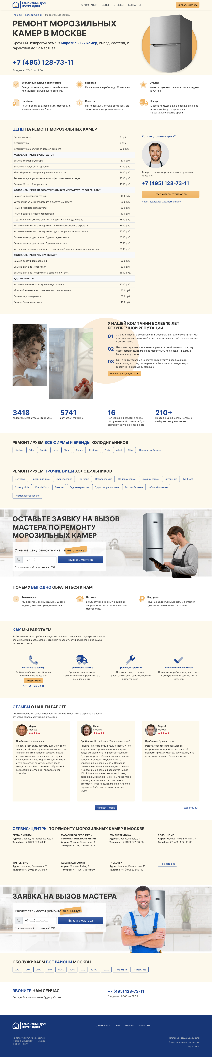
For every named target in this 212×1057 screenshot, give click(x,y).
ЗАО (83, 969)
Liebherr (19, 450)
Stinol (130, 450)
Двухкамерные (150, 479)
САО (28, 969)
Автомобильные (134, 487)
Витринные (171, 479)
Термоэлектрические (27, 495)
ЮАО (72, 969)
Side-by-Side (22, 487)
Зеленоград (121, 969)
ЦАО (17, 969)
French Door (42, 487)
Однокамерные (127, 479)
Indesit (119, 450)
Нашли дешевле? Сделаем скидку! (161, 201)
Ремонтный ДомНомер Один (34, 5)
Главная (17, 14)
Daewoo (79, 450)
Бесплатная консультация (124, 373)
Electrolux (94, 450)
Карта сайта (193, 1046)
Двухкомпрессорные (107, 487)
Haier (55, 450)
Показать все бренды (150, 450)
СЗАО (106, 969)
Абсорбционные (158, 487)
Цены (105, 4)
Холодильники (33, 14)
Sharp (67, 450)
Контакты (134, 4)
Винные (59, 487)
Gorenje (43, 450)
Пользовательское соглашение (184, 1042)
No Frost (188, 479)
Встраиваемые (103, 479)
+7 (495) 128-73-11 (43, 62)
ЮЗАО (94, 969)
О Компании (89, 4)
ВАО (50, 969)
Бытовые (20, 479)
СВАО (39, 969)
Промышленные (40, 479)
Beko (31, 450)
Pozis (107, 450)
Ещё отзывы (191, 807)
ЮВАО (61, 969)
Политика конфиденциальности (183, 1038)
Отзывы (118, 4)
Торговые (83, 479)
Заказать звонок (33, 680)
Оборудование (64, 479)
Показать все (167, 863)
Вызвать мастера (188, 4)
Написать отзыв (106, 807)
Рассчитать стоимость (171, 194)
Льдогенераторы (79, 487)
